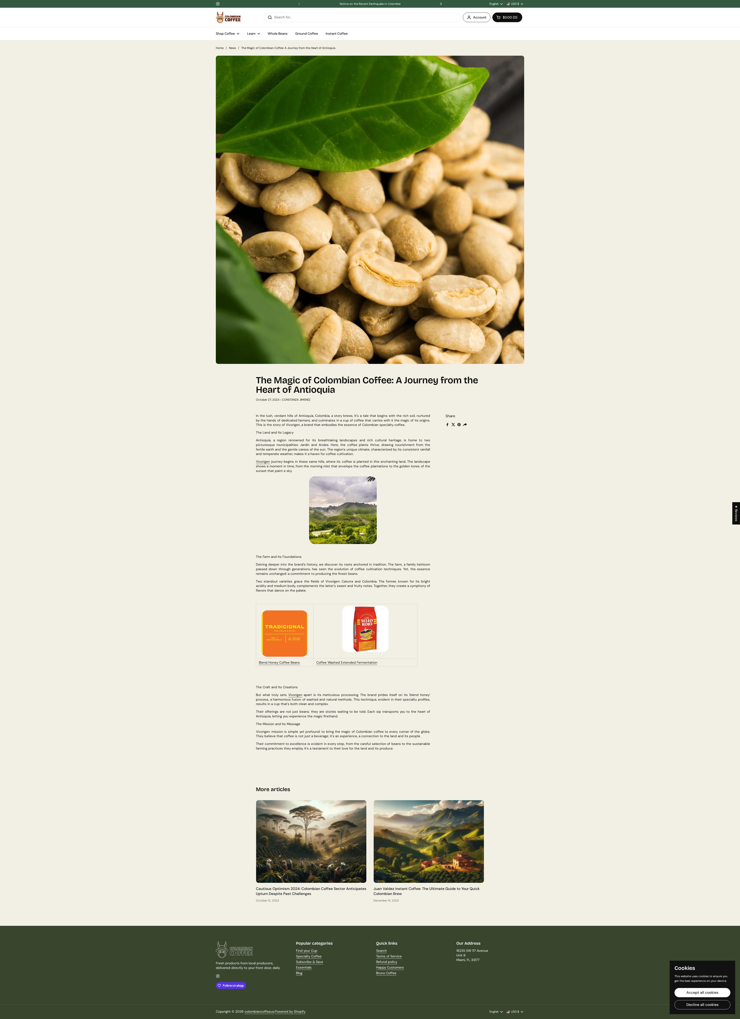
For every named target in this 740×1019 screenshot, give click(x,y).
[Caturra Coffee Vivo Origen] (365, 629)
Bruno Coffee (386, 973)
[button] (507, 17)
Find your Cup (306, 950)
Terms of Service (389, 956)
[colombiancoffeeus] (228, 17)
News (232, 48)
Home (220, 48)
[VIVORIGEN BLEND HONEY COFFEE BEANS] (284, 633)
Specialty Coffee (309, 956)
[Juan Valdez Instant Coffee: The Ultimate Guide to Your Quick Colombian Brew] (428, 841)
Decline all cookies (702, 1004)
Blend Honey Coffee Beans (279, 662)
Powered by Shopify (290, 1011)
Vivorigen (263, 461)
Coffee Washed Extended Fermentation (346, 662)
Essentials (304, 967)
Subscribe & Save (309, 962)
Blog (299, 973)
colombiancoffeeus (259, 1011)
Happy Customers (390, 967)
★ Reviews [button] (736, 513)
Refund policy (386, 962)
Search (381, 950)
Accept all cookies (702, 992)
